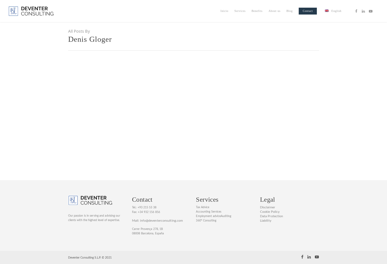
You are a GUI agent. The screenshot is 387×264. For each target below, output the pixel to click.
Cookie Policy (270, 211)
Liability (265, 220)
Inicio (224, 11)
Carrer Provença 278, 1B (147, 229)
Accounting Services (208, 211)
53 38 (152, 207)
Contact (308, 11)
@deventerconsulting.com (164, 220)
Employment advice (208, 216)
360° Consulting (206, 220)
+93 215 (143, 207)
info (143, 220)
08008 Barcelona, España (148, 233)
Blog (289, 11)
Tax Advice (202, 207)
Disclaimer (267, 207)
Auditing (226, 216)
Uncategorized (83, 122)
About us (274, 11)
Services (240, 11)
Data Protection (271, 216)
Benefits (257, 11)
